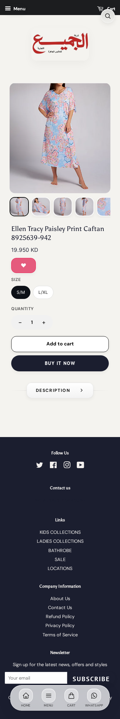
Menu (19, 9)
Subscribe (91, 679)
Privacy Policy (60, 625)
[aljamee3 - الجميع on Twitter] (39, 466)
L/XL (43, 292)
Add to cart (60, 344)
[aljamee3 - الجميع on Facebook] (53, 466)
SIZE (16, 279)
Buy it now (60, 363)
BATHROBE (60, 550)
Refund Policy (60, 616)
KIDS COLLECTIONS (60, 532)
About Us (60, 598)
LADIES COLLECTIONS (60, 541)
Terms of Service (60, 635)
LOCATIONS (60, 568)
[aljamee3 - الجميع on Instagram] (66, 466)
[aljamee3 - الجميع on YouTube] (80, 466)
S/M (21, 292)
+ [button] (44, 322)
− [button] (20, 322)
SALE (60, 559)
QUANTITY (22, 308)
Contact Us (60, 607)
